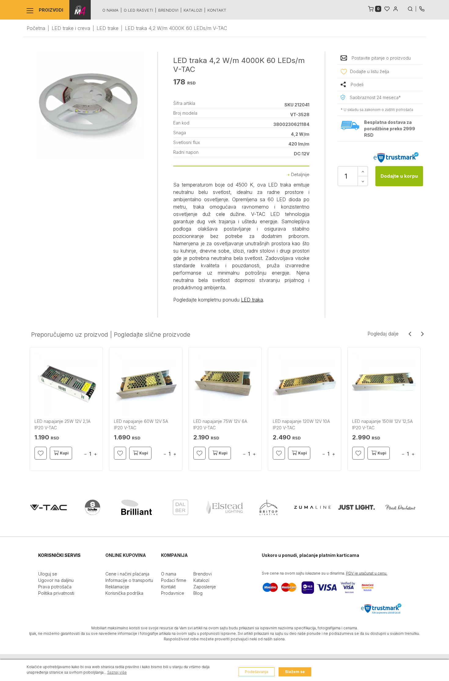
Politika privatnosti (56, 593)
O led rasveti (138, 10)
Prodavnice (172, 593)
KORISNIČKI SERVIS (59, 555)
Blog (198, 593)
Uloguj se (47, 573)
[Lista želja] (387, 8)
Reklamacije (117, 586)
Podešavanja (256, 671)
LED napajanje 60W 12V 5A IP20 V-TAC (141, 424)
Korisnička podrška (124, 593)
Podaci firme (173, 580)
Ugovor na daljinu (56, 580)
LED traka (252, 300)
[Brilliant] (136, 507)
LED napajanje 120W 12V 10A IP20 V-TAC (301, 424)
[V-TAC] (48, 507)
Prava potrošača (54, 586)
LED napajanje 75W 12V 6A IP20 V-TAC (220, 424)
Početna (36, 28)
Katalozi (193, 10)
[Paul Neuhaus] (400, 507)
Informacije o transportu (129, 580)
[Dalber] (180, 507)
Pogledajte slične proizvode (152, 334)
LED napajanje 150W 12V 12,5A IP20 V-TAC (382, 424)
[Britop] (268, 507)
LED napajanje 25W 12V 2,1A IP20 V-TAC (62, 424)
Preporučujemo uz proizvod (69, 334)
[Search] (411, 8)
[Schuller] (92, 507)
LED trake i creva (71, 28)
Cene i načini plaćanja (127, 573)
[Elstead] (224, 507)
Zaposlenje (204, 586)
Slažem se (295, 671)
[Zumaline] (312, 507)
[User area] (395, 8)
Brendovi (168, 10)
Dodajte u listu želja (369, 71)
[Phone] (422, 8)
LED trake (108, 28)
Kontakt (216, 10)
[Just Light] (356, 507)
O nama (110, 10)
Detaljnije (299, 174)
